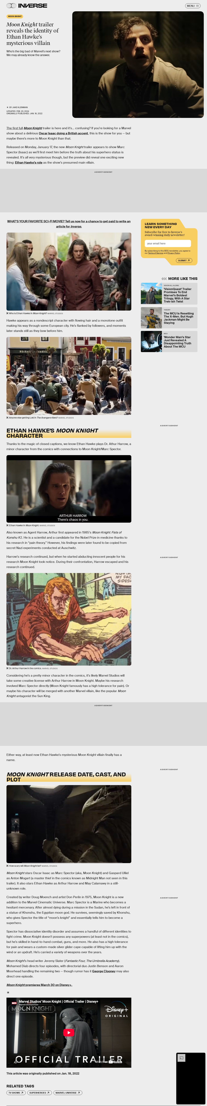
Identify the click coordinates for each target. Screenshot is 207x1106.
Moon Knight (33, 128)
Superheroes (37, 1092)
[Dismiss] (201, 1056)
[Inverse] (33, 6)
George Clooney (103, 971)
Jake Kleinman (20, 107)
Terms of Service (155, 253)
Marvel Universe (66, 1092)
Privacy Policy (174, 253)
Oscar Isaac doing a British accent (63, 133)
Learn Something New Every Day (161, 225)
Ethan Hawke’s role (28, 163)
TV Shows (14, 1092)
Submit (182, 260)
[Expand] (179, 1056)
